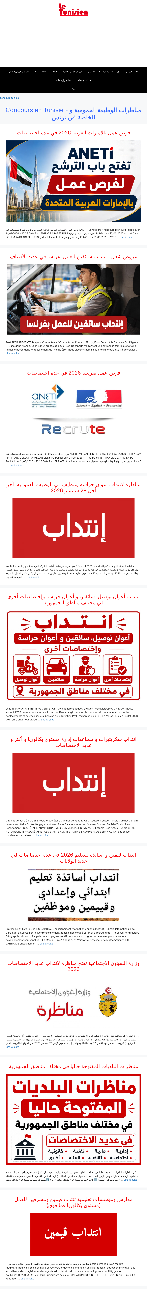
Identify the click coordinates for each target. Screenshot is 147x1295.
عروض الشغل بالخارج (72, 71)
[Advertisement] (73, 43)
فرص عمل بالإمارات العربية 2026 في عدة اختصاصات (73, 133)
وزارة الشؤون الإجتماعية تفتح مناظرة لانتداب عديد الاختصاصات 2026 (73, 966)
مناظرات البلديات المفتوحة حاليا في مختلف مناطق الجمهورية (73, 1066)
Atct (55, 71)
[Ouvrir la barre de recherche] (73, 89)
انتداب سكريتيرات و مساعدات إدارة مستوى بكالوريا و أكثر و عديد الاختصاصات (73, 742)
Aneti (44, 71)
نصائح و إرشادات (63, 80)
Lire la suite (126, 237)
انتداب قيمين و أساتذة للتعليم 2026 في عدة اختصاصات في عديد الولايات (73, 858)
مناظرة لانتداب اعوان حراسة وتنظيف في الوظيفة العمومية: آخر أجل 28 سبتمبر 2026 (74, 487)
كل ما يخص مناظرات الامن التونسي (104, 71)
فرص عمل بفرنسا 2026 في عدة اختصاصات (73, 373)
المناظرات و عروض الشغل (21, 71)
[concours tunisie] (73, 9)
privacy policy (84, 80)
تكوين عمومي (132, 71)
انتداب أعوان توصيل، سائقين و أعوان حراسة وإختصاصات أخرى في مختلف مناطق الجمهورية (73, 599)
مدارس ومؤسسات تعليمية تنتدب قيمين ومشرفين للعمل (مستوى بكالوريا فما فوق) (73, 1202)
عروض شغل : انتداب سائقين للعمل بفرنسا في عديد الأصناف (73, 256)
